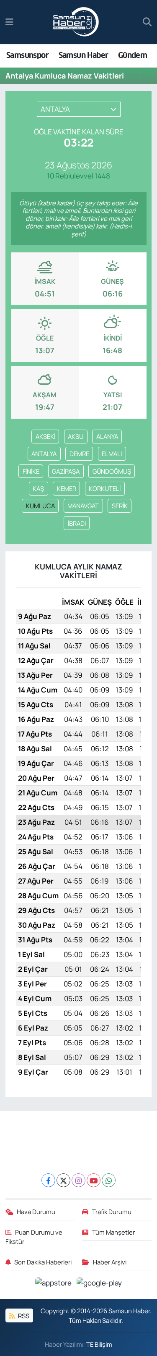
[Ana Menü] (9, 22)
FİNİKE (31, 471)
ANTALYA (44, 453)
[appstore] (54, 1284)
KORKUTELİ (105, 488)
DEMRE (79, 453)
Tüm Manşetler (113, 1232)
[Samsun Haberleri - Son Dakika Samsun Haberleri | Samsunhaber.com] (76, 22)
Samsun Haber (83, 55)
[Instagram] (78, 1180)
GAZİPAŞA (66, 471)
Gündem (132, 55)
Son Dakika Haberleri (43, 1262)
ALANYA (107, 436)
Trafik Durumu (111, 1211)
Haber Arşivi (109, 1262)
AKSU (75, 436)
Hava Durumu (36, 1211)
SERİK (120, 505)
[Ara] (147, 22)
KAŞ (38, 488)
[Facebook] (48, 1180)
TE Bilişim (99, 1344)
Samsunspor (27, 55)
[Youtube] (93, 1180)
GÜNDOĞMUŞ (112, 471)
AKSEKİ (45, 436)
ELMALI (112, 453)
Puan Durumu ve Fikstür (34, 1237)
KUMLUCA (40, 505)
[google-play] (99, 1284)
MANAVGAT (83, 505)
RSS (23, 1315)
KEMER (66, 488)
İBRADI (77, 523)
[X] (63, 1180)
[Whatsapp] (109, 1180)
